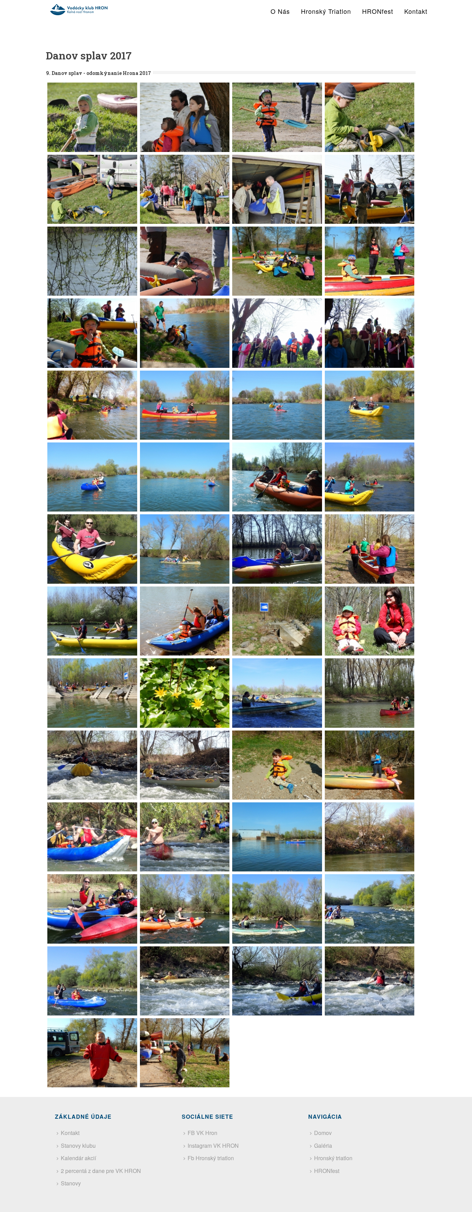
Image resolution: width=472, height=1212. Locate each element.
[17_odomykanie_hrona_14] (185, 333)
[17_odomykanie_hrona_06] (185, 189)
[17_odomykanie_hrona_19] (277, 405)
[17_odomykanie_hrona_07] (277, 189)
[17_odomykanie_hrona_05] (92, 189)
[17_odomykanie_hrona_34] (185, 692)
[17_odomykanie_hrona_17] (92, 405)
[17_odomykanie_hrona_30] (185, 621)
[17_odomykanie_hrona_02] (185, 117)
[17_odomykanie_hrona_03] (277, 117)
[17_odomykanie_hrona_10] (185, 261)
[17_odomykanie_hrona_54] (185, 1052)
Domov (323, 1133)
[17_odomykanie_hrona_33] (92, 692)
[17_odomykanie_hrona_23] (277, 477)
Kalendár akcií (78, 1158)
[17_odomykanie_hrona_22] (185, 477)
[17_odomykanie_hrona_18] (185, 405)
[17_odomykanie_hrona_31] (277, 621)
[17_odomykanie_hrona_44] (370, 836)
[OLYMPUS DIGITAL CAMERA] (277, 333)
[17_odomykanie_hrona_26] (185, 548)
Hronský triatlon (326, 11)
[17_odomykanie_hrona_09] (92, 261)
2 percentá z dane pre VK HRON (101, 1171)
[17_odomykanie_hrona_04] (370, 117)
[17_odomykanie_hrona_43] (277, 836)
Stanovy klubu (78, 1145)
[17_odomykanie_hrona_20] (370, 405)
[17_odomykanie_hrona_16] (370, 333)
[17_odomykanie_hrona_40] (370, 765)
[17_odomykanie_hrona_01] (92, 117)
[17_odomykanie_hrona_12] (370, 261)
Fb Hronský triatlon (211, 1158)
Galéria (323, 1145)
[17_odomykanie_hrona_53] (92, 1052)
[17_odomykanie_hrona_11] (277, 261)
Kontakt (415, 11)
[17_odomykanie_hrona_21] (92, 477)
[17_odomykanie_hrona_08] (370, 189)
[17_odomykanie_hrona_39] (277, 765)
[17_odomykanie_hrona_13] (92, 333)
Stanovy (71, 1183)
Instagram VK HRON (213, 1145)
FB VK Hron (202, 1133)
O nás (280, 11)
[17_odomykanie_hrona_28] (370, 548)
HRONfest (377, 11)
